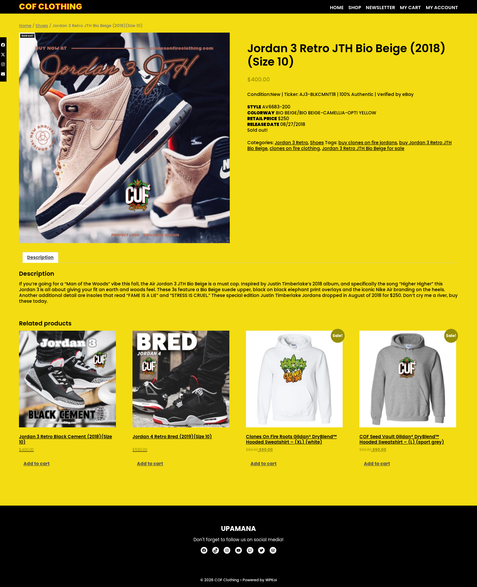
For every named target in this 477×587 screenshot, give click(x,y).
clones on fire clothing (295, 148)
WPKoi (271, 580)
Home (25, 26)
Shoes (42, 26)
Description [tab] (40, 257)
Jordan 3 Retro (291, 143)
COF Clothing (50, 6)
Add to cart (36, 464)
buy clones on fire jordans (367, 143)
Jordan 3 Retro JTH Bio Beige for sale (363, 148)
